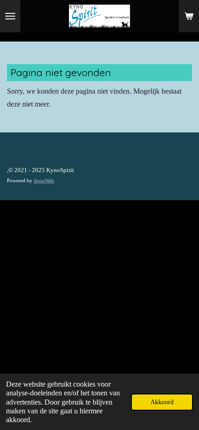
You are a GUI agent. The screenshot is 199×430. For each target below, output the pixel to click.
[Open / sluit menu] (10, 16)
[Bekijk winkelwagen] (189, 16)
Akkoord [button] (162, 402)
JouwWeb (44, 180)
